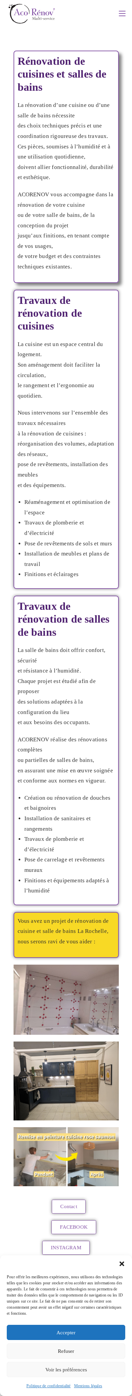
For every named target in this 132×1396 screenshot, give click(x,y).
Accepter (66, 1332)
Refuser (66, 1351)
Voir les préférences (66, 1369)
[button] (121, 1263)
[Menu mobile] (122, 13)
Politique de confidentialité (48, 1386)
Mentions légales (88, 1386)
